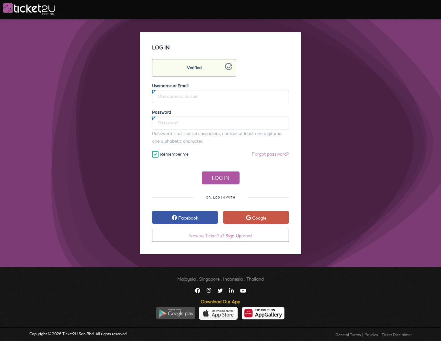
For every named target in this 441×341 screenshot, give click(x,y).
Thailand (255, 279)
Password (161, 112)
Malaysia (186, 279)
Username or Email (170, 85)
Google (258, 218)
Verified (194, 67)
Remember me (174, 154)
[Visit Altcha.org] (228, 68)
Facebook (187, 218)
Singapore (209, 279)
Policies (371, 335)
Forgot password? (270, 154)
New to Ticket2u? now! (220, 235)
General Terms (348, 335)
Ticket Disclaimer (397, 335)
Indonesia (233, 279)
